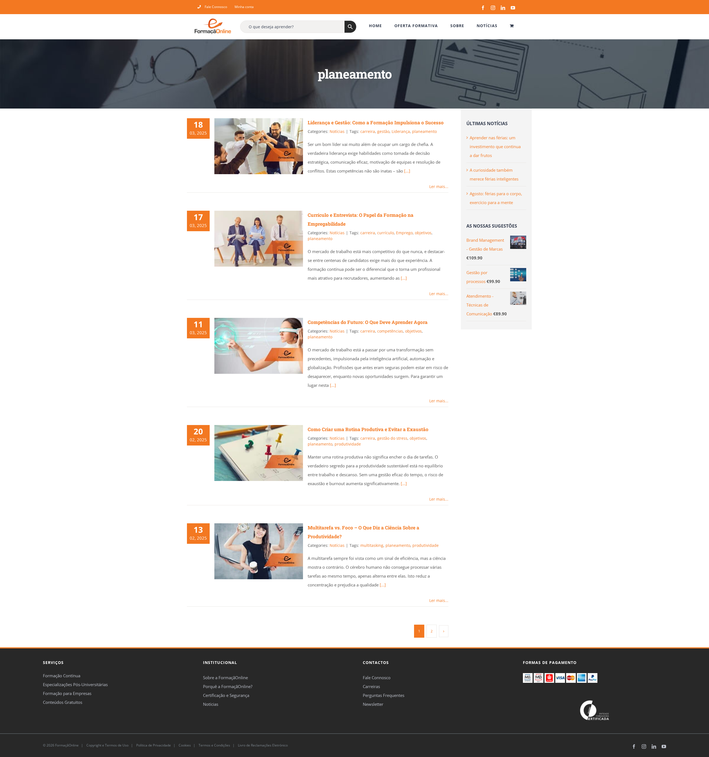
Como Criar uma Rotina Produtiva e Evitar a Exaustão (368, 429)
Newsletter (373, 704)
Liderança (401, 131)
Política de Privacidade (153, 745)
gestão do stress (392, 438)
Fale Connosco (377, 677)
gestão (383, 131)
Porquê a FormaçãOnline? (227, 686)
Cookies (184, 745)
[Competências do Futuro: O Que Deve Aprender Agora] (258, 346)
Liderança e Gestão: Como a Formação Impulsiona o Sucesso (376, 122)
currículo (385, 232)
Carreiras (371, 686)
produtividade (348, 444)
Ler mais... (438, 186)
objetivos (423, 232)
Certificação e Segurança (226, 695)
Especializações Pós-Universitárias (75, 684)
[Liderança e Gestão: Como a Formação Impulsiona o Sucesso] (258, 146)
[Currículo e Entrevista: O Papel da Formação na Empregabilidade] (258, 239)
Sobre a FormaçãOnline (225, 677)
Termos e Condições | (217, 745)
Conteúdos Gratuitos (62, 702)
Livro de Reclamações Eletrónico (262, 745)
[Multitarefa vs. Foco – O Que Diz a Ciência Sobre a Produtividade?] (258, 551)
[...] (407, 171)
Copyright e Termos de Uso (107, 745)
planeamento (424, 131)
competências (390, 331)
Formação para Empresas (67, 693)
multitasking (371, 545)
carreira (367, 131)
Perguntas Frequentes (383, 695)
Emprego (404, 232)
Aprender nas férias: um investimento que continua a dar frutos (495, 146)
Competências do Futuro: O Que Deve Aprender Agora (368, 322)
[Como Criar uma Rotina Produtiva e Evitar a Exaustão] (258, 453)
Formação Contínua (61, 675)
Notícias (337, 131)
